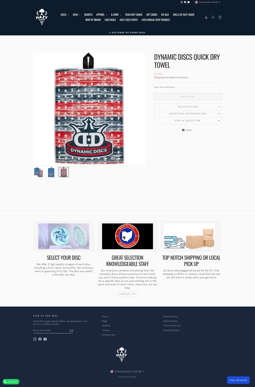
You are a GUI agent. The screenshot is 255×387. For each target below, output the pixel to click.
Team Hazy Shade (133, 14)
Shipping (158, 77)
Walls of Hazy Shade (183, 14)
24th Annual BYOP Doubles (156, 20)
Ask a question (188, 120)
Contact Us (127, 294)
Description (188, 106)
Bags (104, 321)
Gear (75, 14)
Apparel (100, 14)
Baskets (88, 14)
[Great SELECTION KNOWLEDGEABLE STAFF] (127, 236)
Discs (64, 14)
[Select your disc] (63, 236)
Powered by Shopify (127, 377)
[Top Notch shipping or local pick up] (191, 236)
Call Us (12, 381)
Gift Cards (151, 14)
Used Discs (110, 20)
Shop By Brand (93, 20)
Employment (109, 334)
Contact (106, 330)
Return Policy (170, 321)
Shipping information (188, 113)
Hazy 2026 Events (129, 20)
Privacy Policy (170, 316)
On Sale (165, 14)
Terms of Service (172, 325)
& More (115, 14)
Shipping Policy (171, 330)
